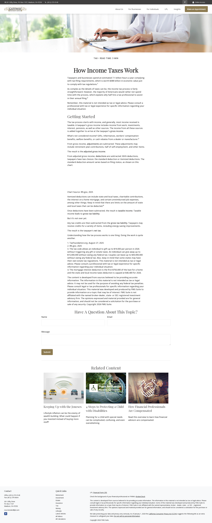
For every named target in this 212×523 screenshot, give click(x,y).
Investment (60, 498)
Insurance (59, 503)
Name (44, 317)
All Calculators (61, 519)
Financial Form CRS (100, 492)
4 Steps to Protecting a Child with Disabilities (105, 409)
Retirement (60, 495)
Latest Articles (61, 514)
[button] (119, 9)
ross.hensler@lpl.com (11, 510)
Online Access (200, 2)
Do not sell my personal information (127, 516)
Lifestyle (59, 511)
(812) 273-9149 (52, 2)
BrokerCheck (140, 496)
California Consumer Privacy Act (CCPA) (163, 514)
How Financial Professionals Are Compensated (146, 409)
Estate (58, 500)
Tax (57, 506)
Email (109, 317)
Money (58, 508)
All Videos (59, 516)
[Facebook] (184, 2)
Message (45, 331)
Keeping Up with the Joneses (63, 407)
